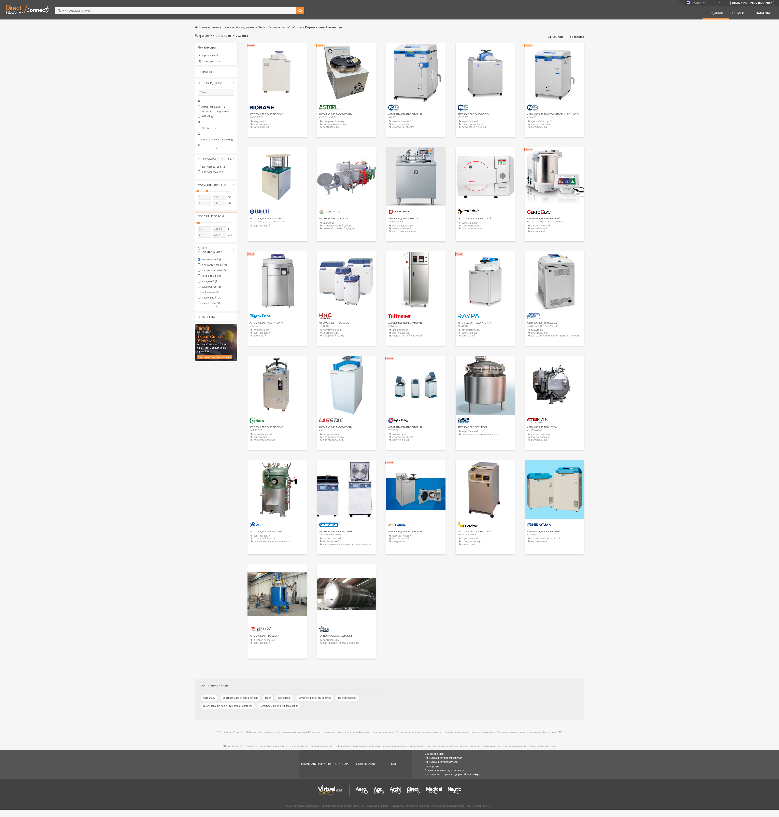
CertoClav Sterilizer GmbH (217, 139)
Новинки (206, 72)
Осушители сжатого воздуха (314, 697)
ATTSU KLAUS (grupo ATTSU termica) (217, 111)
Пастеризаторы (347, 697)
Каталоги (739, 13)
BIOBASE (208, 128)
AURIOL (207, 116)
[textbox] (175, 10)
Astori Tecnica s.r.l (213, 107)
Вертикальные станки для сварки (279, 706)
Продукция (714, 13)
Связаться (277, 50)
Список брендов (434, 753)
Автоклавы (209, 697)
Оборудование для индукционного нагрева (228, 706)
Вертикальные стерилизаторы (240, 697)
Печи (268, 697)
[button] (216, 83)
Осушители (284, 697)
